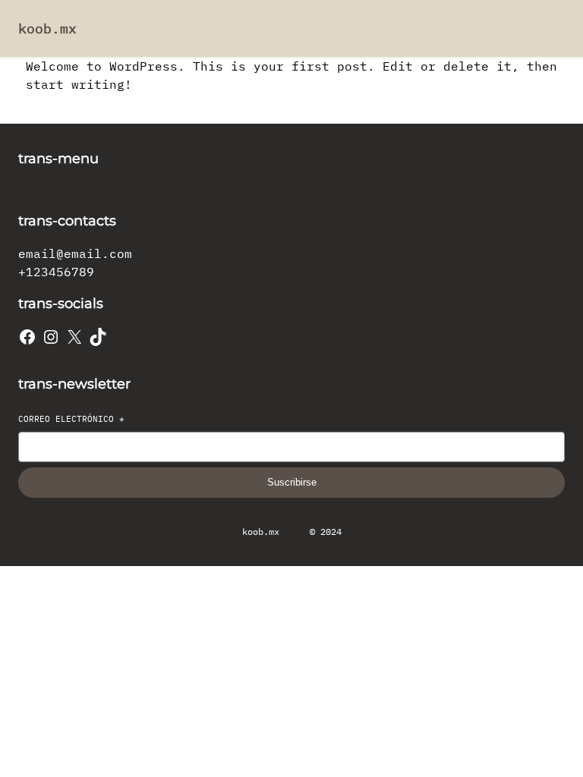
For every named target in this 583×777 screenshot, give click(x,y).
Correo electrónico (71, 419)
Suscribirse (292, 482)
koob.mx (47, 28)
